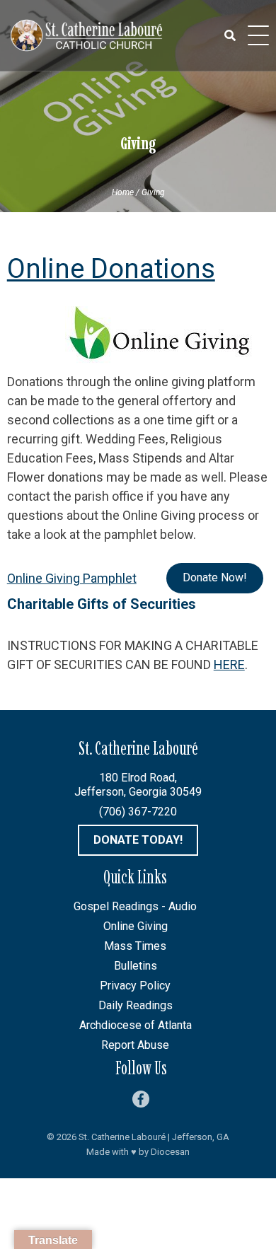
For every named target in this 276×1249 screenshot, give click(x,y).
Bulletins (135, 965)
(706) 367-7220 (138, 811)
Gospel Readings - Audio (135, 906)
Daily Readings (135, 1005)
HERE (229, 664)
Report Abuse (135, 1045)
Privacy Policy (135, 985)
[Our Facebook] (140, 1099)
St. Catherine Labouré (122, 1137)
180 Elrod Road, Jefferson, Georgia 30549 (138, 784)
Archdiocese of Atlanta (135, 1025)
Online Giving (135, 926)
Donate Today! (138, 840)
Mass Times (135, 946)
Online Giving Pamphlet (72, 578)
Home (123, 192)
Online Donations (111, 268)
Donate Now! (215, 577)
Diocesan (170, 1151)
